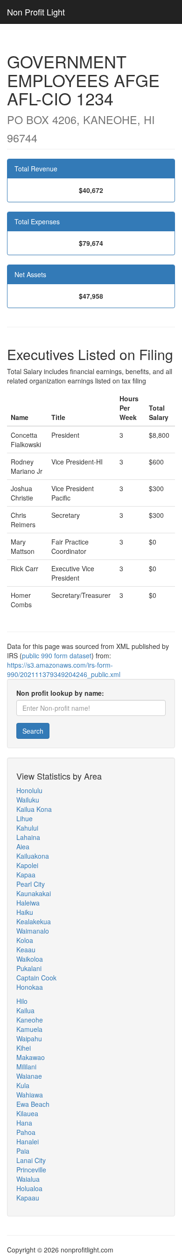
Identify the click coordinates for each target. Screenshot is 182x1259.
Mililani (26, 1066)
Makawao (30, 1057)
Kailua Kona (34, 809)
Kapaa (25, 874)
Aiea (22, 846)
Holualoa (29, 1188)
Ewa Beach (32, 1104)
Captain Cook (36, 977)
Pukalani (29, 968)
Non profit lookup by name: (60, 693)
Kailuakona (32, 856)
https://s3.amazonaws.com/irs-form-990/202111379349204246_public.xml (63, 669)
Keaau (25, 949)
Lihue (24, 818)
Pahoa (25, 1132)
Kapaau (27, 1197)
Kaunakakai (33, 893)
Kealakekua (33, 921)
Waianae (29, 1076)
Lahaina (28, 837)
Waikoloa (29, 959)
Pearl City (30, 884)
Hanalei (27, 1141)
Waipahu (29, 1038)
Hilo (22, 1001)
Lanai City (31, 1160)
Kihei (23, 1048)
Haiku (24, 912)
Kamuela (29, 1029)
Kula (22, 1085)
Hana (24, 1122)
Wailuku (27, 799)
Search (32, 731)
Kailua (25, 1010)
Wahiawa (29, 1094)
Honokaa (29, 987)
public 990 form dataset (56, 655)
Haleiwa (28, 902)
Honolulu (29, 790)
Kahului (27, 827)
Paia (22, 1151)
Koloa (24, 940)
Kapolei (27, 865)
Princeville (31, 1169)
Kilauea (27, 1113)
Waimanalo (32, 930)
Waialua (28, 1179)
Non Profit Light (36, 12)
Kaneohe (29, 1019)
